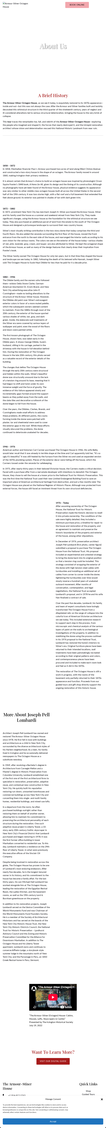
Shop (88, 1091)
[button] (101, 1099)
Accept (53, 1121)
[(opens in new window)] (79, 713)
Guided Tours (88, 1094)
